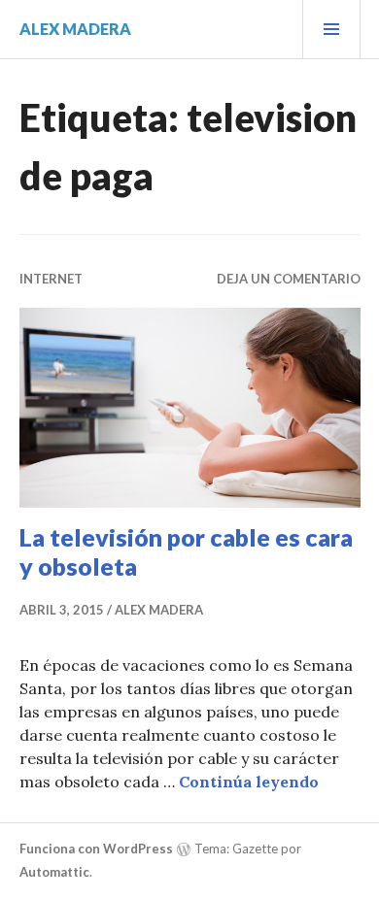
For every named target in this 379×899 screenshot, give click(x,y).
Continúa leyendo (249, 781)
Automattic (54, 872)
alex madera (75, 28)
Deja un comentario (289, 278)
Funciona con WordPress (96, 848)
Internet (51, 278)
